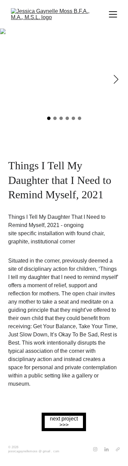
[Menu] (113, 14)
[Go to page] (118, 449)
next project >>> (64, 422)
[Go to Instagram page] (95, 449)
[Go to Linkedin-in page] (106, 449)
